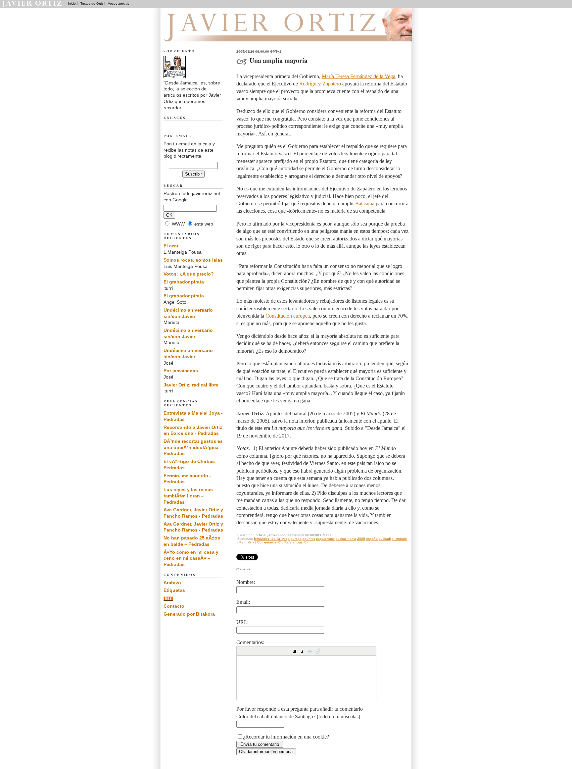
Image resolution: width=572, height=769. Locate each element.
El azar (171, 245)
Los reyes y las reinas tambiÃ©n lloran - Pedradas (188, 495)
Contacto (174, 606)
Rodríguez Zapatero (320, 83)
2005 (361, 538)
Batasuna (364, 203)
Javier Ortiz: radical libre (191, 384)
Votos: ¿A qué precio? (189, 274)
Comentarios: (250, 642)
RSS (168, 598)
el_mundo (399, 538)
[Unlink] (317, 651)
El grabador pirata (184, 281)
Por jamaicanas (181, 370)
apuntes (309, 538)
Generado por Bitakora (189, 614)
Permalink (246, 542)
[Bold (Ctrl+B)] (295, 651)
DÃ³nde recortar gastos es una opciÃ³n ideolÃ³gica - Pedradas (193, 447)
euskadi (385, 538)
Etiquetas (174, 590)
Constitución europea (287, 316)
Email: (243, 602)
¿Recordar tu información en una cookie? (286, 737)
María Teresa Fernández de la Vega (358, 76)
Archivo (172, 582)
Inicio (72, 3)
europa (296, 538)
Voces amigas (118, 3)
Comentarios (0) (269, 542)
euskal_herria (346, 538)
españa (372, 538)
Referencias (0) (296, 542)
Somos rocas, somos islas (193, 260)
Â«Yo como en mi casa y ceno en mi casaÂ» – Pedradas (191, 558)
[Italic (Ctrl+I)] (302, 651)
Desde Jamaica (199, 33)
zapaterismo (325, 538)
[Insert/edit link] (310, 651)
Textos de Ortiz (91, 3)
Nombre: (245, 582)
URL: (242, 622)
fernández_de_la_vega (272, 538)
